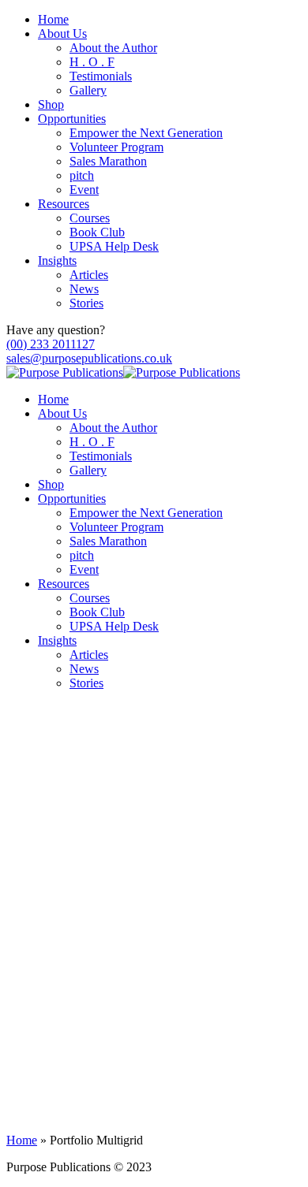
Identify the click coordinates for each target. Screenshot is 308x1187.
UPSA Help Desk (114, 246)
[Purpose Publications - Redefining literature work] (64, 372)
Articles (88, 274)
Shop (51, 104)
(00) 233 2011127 (50, 344)
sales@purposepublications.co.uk (89, 358)
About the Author (113, 47)
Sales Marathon (108, 161)
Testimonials (100, 76)
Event (84, 189)
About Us (62, 33)
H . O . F (92, 62)
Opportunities (72, 118)
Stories (86, 303)
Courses (89, 218)
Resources (63, 203)
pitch (81, 175)
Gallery (88, 90)
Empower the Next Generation (146, 133)
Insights (57, 260)
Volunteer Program (116, 147)
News (84, 289)
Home (53, 19)
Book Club (97, 232)
